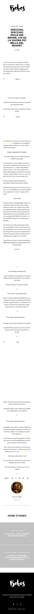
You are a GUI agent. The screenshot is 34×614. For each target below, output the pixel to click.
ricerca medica (7, 143)
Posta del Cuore (17, 26)
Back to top (21, 609)
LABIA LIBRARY (24, 451)
